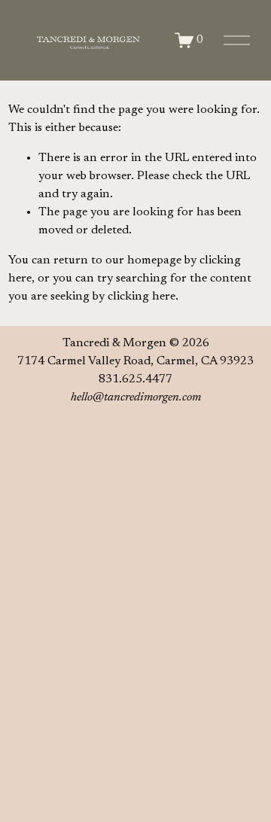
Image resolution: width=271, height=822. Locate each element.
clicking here (141, 297)
